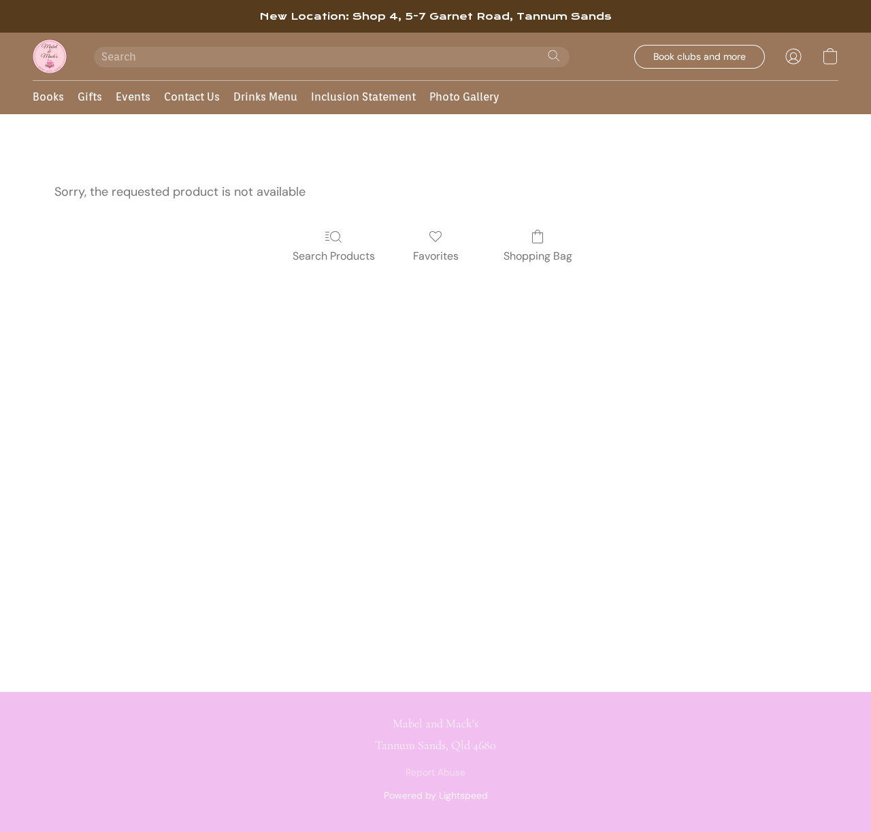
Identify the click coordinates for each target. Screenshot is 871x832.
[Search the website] (554, 55)
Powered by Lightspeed (436, 795)
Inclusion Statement (363, 96)
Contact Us (192, 96)
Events (133, 96)
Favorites (436, 256)
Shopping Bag (538, 256)
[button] (50, 56)
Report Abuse (435, 772)
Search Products (334, 256)
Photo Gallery (464, 96)
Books (48, 96)
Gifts (90, 96)
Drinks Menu (265, 96)
